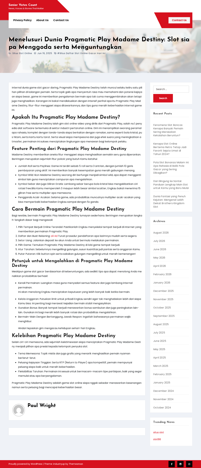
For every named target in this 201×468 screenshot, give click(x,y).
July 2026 (159, 241)
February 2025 (162, 374)
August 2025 (161, 324)
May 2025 (159, 349)
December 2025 (163, 291)
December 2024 (163, 391)
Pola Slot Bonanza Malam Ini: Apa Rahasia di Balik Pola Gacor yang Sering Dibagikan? (171, 168)
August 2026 (161, 232)
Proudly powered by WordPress (26, 463)
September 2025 (164, 316)
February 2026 (162, 274)
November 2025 (163, 299)
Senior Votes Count (23, 5)
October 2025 (162, 307)
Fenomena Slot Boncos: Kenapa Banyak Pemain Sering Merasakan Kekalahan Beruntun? (168, 130)
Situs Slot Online (22, 53)
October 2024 (162, 407)
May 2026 (159, 257)
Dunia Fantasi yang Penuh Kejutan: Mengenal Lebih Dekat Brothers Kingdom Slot (169, 202)
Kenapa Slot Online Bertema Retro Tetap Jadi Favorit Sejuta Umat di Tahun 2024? (169, 149)
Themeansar (76, 463)
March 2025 (160, 366)
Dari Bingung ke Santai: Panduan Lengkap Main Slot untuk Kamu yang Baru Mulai (171, 184)
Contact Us (61, 20)
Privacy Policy (22, 20)
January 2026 (161, 282)
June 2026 (159, 249)
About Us (42, 20)
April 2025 (159, 357)
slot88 (157, 439)
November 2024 (163, 399)
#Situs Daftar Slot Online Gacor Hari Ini (81, 53)
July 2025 (159, 332)
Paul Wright (41, 405)
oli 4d (54, 236)
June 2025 (159, 341)
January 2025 (161, 382)
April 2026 (159, 266)
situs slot (158, 432)
